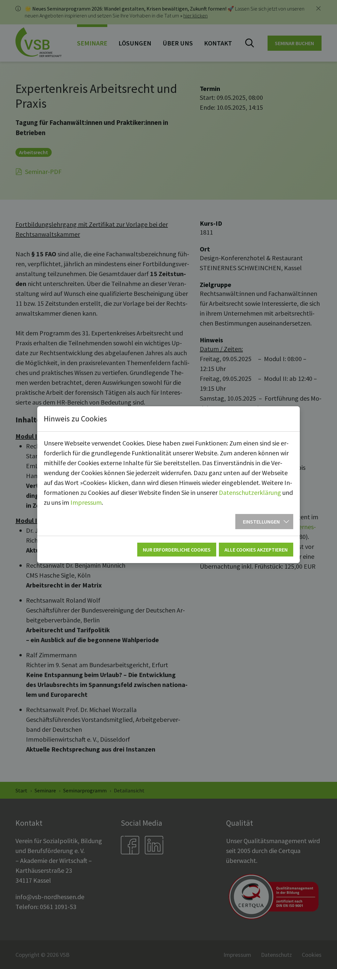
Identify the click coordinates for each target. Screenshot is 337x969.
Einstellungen (261, 521)
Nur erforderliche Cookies (177, 549)
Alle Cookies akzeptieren (256, 549)
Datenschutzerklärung (250, 492)
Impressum (86, 502)
